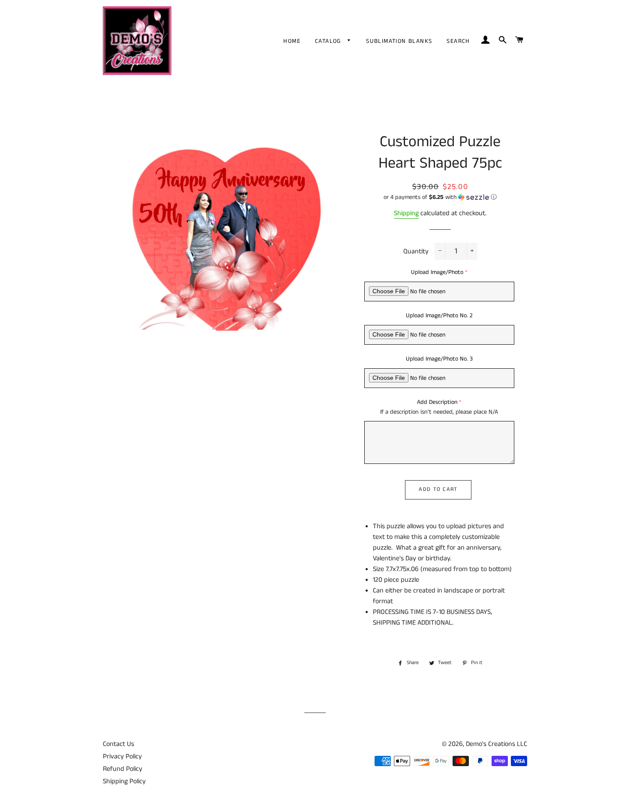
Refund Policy (122, 769)
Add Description (437, 402)
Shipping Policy (124, 781)
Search (458, 41)
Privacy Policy (122, 756)
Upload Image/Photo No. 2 (439, 315)
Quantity (416, 251)
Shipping (406, 213)
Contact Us (118, 744)
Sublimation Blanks (399, 41)
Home (291, 41)
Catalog (329, 41)
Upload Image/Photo (437, 272)
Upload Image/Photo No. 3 (439, 359)
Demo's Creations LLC (496, 744)
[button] (440, 197)
